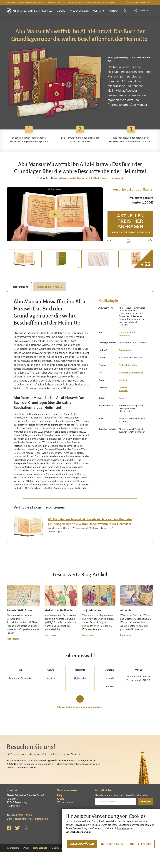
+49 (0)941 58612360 (139, 2)
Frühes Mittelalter (128, 365)
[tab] (28, 527)
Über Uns (99, 10)
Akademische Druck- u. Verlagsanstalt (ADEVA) (138, 678)
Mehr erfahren (140, 843)
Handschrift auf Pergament (127, 334)
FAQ (59, 795)
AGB (25, 847)
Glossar (61, 798)
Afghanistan (125, 350)
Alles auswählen (82, 843)
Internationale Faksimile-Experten (26, 2)
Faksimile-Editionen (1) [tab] (49, 286)
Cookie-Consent (61, 847)
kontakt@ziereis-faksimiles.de (31, 818)
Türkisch (123, 390)
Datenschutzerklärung (77, 832)
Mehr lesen (13, 638)
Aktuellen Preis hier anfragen (130, 223)
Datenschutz (40, 847)
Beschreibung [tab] (20, 286)
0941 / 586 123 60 (21, 815)
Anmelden (143, 10)
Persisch (123, 387)
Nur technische (112, 843)
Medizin (123, 380)
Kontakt (114, 10)
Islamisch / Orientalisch (131, 372)
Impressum (13, 847)
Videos (61, 10)
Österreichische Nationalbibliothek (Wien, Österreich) (90, 178)
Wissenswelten (79, 10)
